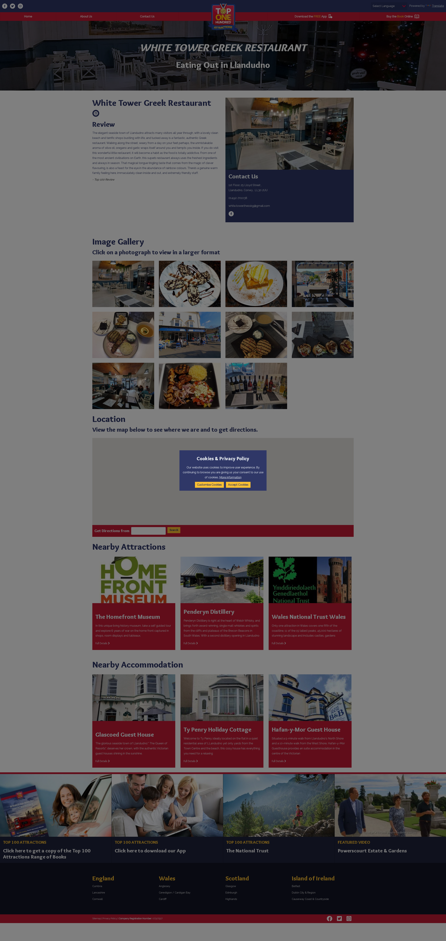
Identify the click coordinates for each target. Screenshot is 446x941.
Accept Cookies (238, 484)
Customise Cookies (209, 484)
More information (230, 477)
